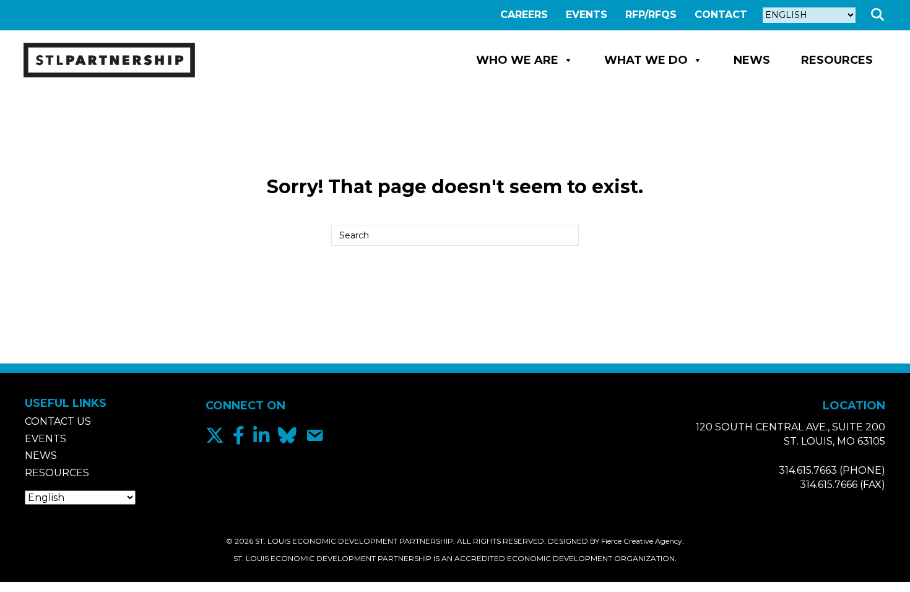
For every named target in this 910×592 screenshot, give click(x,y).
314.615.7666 (828, 484)
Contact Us (58, 421)
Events (586, 14)
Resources (837, 60)
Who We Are (517, 60)
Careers (524, 14)
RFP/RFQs (651, 14)
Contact (721, 14)
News (752, 60)
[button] (880, 15)
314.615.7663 (808, 470)
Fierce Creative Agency (641, 541)
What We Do (646, 60)
